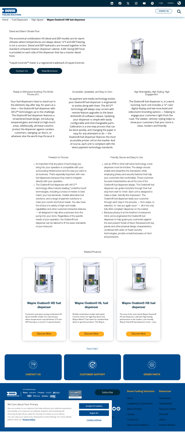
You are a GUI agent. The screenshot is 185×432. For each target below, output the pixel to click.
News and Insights (115, 12)
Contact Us (22, 71)
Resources (86, 12)
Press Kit (163, 414)
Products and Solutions (53, 12)
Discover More (44, 334)
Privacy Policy (29, 419)
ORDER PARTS (152, 375)
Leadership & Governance (140, 404)
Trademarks (165, 398)
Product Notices (167, 425)
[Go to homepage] (11, 11)
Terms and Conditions (138, 425)
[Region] (179, 3)
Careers (131, 414)
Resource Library (167, 409)
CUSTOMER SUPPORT (92, 375)
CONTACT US (164, 11)
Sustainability (165, 404)
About (142, 12)
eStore (162, 420)
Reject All (94, 413)
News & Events (134, 409)
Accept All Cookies (94, 406)
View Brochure (50, 71)
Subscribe (107, 392)
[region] (58, 413)
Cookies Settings (94, 420)
